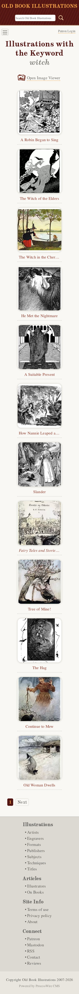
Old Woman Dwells (39, 784)
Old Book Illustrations (39, 979)
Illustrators (36, 886)
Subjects (34, 856)
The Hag (39, 667)
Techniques (36, 862)
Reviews (34, 963)
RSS (30, 951)
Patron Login (66, 31)
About (32, 921)
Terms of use (38, 909)
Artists (33, 832)
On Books (35, 892)
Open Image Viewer (43, 77)
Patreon (33, 938)
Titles (32, 869)
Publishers (36, 850)
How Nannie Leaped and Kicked (46, 432)
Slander (39, 491)
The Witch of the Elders (39, 198)
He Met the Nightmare (39, 315)
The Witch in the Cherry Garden (45, 256)
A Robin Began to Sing (39, 139)
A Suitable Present (39, 374)
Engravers (35, 838)
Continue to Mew (40, 726)
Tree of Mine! (39, 608)
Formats (34, 844)
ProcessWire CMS (48, 986)
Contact (33, 957)
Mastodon (35, 945)
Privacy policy (39, 915)
